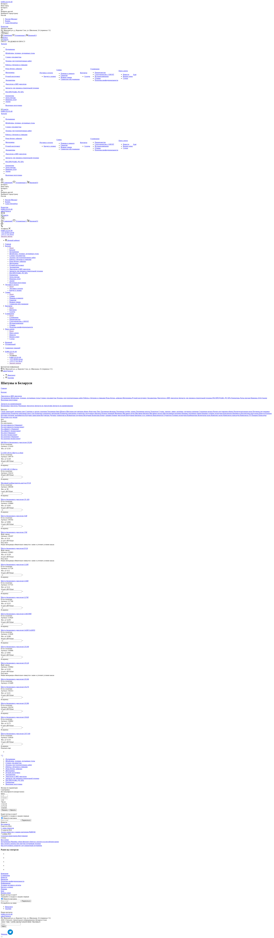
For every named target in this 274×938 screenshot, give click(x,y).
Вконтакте (11, 375)
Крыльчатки (227, 413)
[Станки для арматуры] (22, 55)
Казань (7, 21)
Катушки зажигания (32, 415)
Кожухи (262, 413)
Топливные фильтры (108, 411)
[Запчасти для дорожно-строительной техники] (22, 86)
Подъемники (6, 398)
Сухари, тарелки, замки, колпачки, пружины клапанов (179, 411)
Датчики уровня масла (58, 415)
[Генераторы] (22, 94)
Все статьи (5, 840)
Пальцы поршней (108, 413)
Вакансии (4, 879)
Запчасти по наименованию (63, 406)
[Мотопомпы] (22, 71)
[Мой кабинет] (2, 180)
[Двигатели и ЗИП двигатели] (22, 82)
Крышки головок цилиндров (212, 413)
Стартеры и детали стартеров (36, 411)
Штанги (63, 411)
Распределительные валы (243, 411)
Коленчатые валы (204, 415)
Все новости (5, 824)
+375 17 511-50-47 (7, 234)
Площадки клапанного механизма (47, 413)
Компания (4, 873)
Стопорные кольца (206, 411)
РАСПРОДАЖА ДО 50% (221, 398)
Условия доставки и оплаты (11, 885)
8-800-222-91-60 (6, 2)
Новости (4, 877)
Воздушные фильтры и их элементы (139, 415)
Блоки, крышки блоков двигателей (113, 415)
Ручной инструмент (139, 398)
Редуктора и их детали (9, 417)
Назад (11, 248)
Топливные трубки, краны (126, 411)
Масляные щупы (129, 413)
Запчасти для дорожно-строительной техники (195, 398)
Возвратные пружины (75, 415)
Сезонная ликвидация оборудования (14, 836)
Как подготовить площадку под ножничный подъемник (21, 845)
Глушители (168, 415)
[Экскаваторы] (22, 78)
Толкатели (154, 411)
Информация (5, 883)
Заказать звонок (6, 236)
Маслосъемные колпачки (172, 413)
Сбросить (13, 810)
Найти (4, 926)
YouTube (11, 378)
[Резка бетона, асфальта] (22, 67)
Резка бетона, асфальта (114, 398)
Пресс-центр (14, 333)
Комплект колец (217, 415)
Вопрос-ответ (6, 893)
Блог (2, 891)
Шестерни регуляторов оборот (77, 411)
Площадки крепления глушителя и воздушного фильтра (80, 413)
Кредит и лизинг (7, 887)
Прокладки (262, 415)
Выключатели (158, 415)
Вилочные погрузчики (9, 400)
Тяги (99, 411)
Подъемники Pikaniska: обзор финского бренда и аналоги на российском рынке (30, 842)
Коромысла (236, 413)
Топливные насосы (143, 411)
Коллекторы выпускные (250, 413)
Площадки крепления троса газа (23, 413)
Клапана (268, 413)
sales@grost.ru (6, 211)
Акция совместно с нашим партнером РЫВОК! (18, 832)
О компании (13, 317)
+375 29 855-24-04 (7, 232)
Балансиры (96, 415)
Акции (264, 398)
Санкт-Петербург (11, 23)
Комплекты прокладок (231, 415)
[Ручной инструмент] (22, 74)
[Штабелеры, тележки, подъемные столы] (22, 51)
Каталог (12, 250)
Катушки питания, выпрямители (13, 415)
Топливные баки (53, 411)
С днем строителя (7, 828)
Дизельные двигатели (26, 406)
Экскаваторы (152, 398)
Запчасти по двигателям (43, 406)
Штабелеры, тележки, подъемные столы (25, 398)
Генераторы (235, 398)
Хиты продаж (245, 398)
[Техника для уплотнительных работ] (22, 59)
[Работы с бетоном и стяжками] (22, 63)
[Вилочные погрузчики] (22, 103)
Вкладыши (87, 415)
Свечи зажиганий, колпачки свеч (13, 411)
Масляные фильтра (142, 413)
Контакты (13, 310)
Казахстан (4, 26)
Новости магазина (10, 818)
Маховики (119, 413)
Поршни (255, 415)
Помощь (4, 889)
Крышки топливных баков (192, 413)
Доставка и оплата (16, 288)
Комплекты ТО (246, 415)
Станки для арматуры (48, 398)
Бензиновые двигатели (9, 406)
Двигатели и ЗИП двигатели (168, 398)
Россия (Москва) (11, 19)
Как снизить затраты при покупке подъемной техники (21, 843)
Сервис (12, 296)
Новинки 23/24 (256, 398)
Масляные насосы (156, 413)
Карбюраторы (192, 415)
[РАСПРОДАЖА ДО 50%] (22, 90)
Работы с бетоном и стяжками (94, 398)
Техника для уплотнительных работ (70, 398)
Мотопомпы (127, 398)
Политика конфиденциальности (12, 881)
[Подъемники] (22, 47)
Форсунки (93, 411)
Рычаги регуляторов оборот (223, 411)
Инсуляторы (45, 415)
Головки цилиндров (179, 415)
